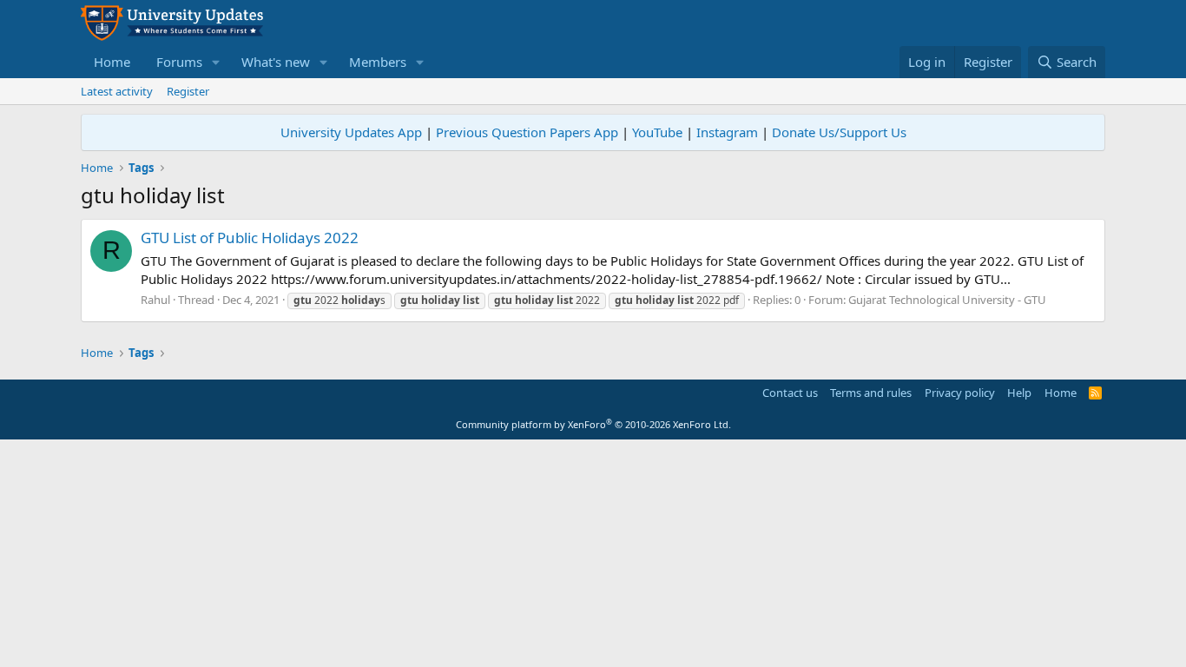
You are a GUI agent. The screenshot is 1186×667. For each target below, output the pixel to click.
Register (188, 91)
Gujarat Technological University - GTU (947, 299)
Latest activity (117, 91)
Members (377, 61)
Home (112, 61)
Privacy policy (960, 392)
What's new (275, 61)
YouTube (657, 132)
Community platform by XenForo (593, 424)
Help (1019, 392)
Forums (179, 61)
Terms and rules (871, 392)
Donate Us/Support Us (839, 132)
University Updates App (351, 132)
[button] (216, 62)
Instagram (727, 132)
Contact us (790, 392)
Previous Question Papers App (527, 132)
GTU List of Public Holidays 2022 (250, 238)
